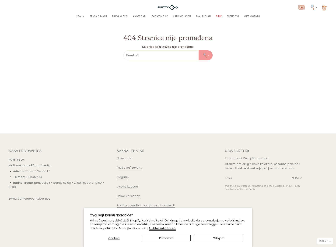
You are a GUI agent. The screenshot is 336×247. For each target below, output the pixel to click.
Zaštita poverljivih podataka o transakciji (146, 205)
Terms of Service (239, 189)
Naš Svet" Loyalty (130, 168)
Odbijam (218, 238)
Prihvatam (166, 238)
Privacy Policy (292, 185)
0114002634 (34, 177)
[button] (98, 16)
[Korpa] (324, 7)
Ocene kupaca (127, 187)
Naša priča (124, 158)
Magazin (123, 177)
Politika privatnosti (162, 228)
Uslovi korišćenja (129, 196)
